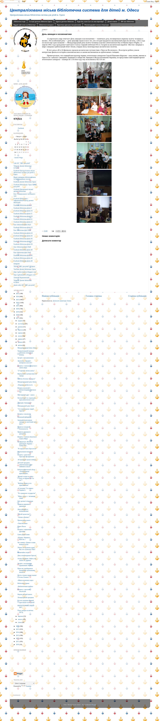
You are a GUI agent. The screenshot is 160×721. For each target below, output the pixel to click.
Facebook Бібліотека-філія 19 (23, 216)
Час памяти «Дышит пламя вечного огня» (26, 543)
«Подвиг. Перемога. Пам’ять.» (24, 538)
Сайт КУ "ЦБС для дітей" (22, 163)
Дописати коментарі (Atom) (62, 301)
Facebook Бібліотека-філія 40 (23, 250)
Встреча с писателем (24, 414)
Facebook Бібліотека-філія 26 (23, 236)
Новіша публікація (50, 296)
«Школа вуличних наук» (26, 580)
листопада (21, 324)
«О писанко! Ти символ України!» (25, 489)
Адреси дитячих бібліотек (65, 21)
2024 (17, 296)
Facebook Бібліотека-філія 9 (23, 208)
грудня (20, 321)
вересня (20, 330)
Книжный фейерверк (24, 417)
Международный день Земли (27, 382)
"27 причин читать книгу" (26, 371)
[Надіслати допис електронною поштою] (52, 231)
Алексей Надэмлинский (21, 277)
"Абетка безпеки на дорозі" (26, 379)
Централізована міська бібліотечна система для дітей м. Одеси (74, 10)
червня (20, 339)
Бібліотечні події (19, 21)
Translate (28, 686)
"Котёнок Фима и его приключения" (24, 484)
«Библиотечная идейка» (25, 586)
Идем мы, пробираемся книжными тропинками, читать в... (26, 570)
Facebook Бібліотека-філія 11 (23, 213)
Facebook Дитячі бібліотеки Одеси (25, 182)
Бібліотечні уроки (23, 583)
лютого (20, 619)
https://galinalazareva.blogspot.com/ (25, 275)
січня (20, 622)
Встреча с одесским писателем (24, 590)
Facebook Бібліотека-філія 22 (23, 222)
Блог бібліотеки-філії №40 (22, 247)
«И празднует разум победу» (27, 460)
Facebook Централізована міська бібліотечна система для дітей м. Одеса (24, 172)
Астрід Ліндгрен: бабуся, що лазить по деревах (27, 559)
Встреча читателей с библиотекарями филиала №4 (27, 390)
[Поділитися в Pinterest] (65, 231)
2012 (17, 638)
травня (20, 342)
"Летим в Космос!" (24, 517)
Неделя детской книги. (25, 594)
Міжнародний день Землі (26, 406)
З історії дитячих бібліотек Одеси (40, 21)
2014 (17, 632)
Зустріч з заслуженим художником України (25, 564)
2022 (17, 303)
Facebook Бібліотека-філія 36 (23, 238)
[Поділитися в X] (61, 231)
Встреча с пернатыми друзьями (24, 530)
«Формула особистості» (25, 385)
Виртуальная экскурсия (25, 452)
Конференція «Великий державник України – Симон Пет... (25, 443)
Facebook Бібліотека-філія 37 (23, 241)
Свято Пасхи (22, 526)
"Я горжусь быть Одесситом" (27, 448)
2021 (17, 306)
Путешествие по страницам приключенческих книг (27, 399)
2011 (17, 641)
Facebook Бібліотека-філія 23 (23, 227)
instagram (17, 264)
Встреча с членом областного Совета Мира (27, 438)
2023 (17, 299)
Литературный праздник (26, 597)
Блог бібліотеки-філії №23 (22, 225)
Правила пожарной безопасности (24, 428)
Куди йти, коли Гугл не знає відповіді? (90, 21)
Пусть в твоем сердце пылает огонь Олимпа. (27, 576)
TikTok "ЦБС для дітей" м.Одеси (24, 266)
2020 (17, 309)
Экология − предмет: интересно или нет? (25, 362)
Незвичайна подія (23, 552)
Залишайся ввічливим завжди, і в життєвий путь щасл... (27, 422)
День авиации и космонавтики (23, 510)
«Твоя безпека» (23, 523)
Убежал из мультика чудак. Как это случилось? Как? (26, 548)
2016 (17, 626)
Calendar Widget (18, 157)
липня (20, 336)
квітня (20, 345)
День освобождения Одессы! (27, 555)
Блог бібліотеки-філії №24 (22, 230)
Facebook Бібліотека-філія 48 (23, 261)
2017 (17, 318)
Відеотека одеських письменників (69, 25)
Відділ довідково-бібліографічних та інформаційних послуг (25, 178)
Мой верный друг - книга (26, 395)
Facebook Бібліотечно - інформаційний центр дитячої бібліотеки (23, 200)
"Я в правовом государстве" (27, 493)
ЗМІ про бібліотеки (127, 21)
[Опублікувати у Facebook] (63, 231)
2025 (17, 293)
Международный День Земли (27, 348)
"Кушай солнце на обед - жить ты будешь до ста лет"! (26, 478)
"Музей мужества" (24, 514)
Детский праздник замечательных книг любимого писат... (25, 464)
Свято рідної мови (24, 534)
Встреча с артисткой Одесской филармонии (26, 455)
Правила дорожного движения (24, 433)
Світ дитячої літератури (25, 501)
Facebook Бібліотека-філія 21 (23, 219)
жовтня (20, 327)
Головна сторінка (94, 296)
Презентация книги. (24, 520)
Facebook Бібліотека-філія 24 (23, 233)
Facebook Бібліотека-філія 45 (23, 255)
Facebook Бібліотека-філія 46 (23, 258)
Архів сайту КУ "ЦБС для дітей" (24, 285)
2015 (17, 629)
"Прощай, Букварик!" (25, 403)
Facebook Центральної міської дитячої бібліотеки (23, 190)
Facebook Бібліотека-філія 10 (23, 211)
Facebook (21, 128)
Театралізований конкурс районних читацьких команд (26, 353)
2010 (17, 644)
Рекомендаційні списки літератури (96, 25)
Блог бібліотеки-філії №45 (22, 252)
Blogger (93, 704)
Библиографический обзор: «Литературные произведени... (26, 471)
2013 (17, 635)
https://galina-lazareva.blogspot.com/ (25, 272)
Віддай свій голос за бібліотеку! (24, 25)
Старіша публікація (137, 296)
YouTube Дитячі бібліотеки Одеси (25, 269)
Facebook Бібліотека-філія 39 (23, 244)
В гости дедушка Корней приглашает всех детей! (26, 601)
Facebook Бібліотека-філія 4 (23, 205)
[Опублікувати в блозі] (59, 231)
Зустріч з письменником (26, 358)
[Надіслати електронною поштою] (57, 231)
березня (20, 616)
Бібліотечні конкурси (46, 25)
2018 (17, 315)
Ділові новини (112, 21)
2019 (17, 312)
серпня (20, 333)
